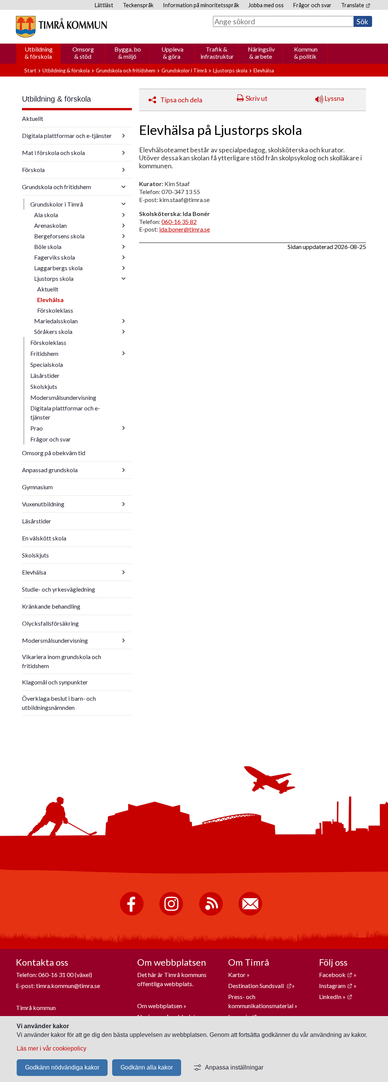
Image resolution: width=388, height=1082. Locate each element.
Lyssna (333, 98)
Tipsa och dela (181, 100)
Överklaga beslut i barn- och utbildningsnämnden (59, 703)
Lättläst (104, 5)
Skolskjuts (43, 386)
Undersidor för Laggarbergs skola (123, 268)
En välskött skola (44, 538)
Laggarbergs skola (58, 267)
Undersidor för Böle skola (123, 246)
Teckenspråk (138, 5)
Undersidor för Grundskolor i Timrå (123, 204)
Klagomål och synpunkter (55, 682)
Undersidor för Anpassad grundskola (123, 470)
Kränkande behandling (51, 606)
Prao (36, 428)
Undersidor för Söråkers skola (123, 331)
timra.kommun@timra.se (68, 985)
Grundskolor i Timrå (184, 70)
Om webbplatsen (159, 1005)
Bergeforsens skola (59, 236)
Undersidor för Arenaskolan (123, 225)
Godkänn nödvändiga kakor (62, 1067)
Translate (355, 5)
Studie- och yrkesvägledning (58, 589)
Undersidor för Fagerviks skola (123, 257)
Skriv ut (257, 98)
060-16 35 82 (179, 221)
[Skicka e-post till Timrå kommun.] (250, 914)
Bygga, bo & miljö (127, 52)
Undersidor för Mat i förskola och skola (123, 152)
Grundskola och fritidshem (125, 70)
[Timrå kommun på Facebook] (131, 914)
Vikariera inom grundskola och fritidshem (61, 661)
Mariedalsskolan (56, 320)
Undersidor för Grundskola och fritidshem (123, 187)
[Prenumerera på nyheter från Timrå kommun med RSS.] (211, 914)
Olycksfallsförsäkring (50, 623)
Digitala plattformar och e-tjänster (67, 135)
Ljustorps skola (230, 70)
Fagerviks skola (54, 257)
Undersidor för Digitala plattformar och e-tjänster (123, 135)
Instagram (335, 985)
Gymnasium (37, 486)
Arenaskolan (50, 225)
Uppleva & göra (172, 52)
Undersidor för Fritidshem (123, 353)
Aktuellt (32, 118)
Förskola (33, 169)
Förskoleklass (55, 310)
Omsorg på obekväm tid (53, 452)
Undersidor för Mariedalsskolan (123, 321)
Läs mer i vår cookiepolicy (51, 1048)
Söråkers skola (53, 331)
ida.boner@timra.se (184, 229)
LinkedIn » (335, 996)
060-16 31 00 (56, 974)
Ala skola (46, 214)
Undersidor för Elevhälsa (123, 572)
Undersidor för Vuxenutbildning (123, 504)
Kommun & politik (306, 52)
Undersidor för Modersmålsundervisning (123, 640)
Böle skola (47, 246)
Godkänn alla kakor (146, 1067)
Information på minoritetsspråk (201, 5)
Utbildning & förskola (39, 52)
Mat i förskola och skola (53, 152)
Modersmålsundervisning (63, 397)
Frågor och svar (312, 5)
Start (30, 70)
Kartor (237, 974)
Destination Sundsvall (260, 985)
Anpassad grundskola (50, 469)
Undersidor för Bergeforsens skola (123, 236)
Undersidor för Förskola (123, 169)
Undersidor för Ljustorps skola (123, 278)
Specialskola (46, 364)
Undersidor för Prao (123, 428)
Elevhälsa (50, 299)
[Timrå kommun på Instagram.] (171, 914)
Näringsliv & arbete (261, 52)
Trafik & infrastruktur (217, 52)
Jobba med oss (266, 5)
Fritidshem (44, 353)
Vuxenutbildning (43, 503)
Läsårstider (44, 375)
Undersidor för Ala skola (123, 215)
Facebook (335, 974)
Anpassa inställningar (234, 1067)
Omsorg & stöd (83, 52)
